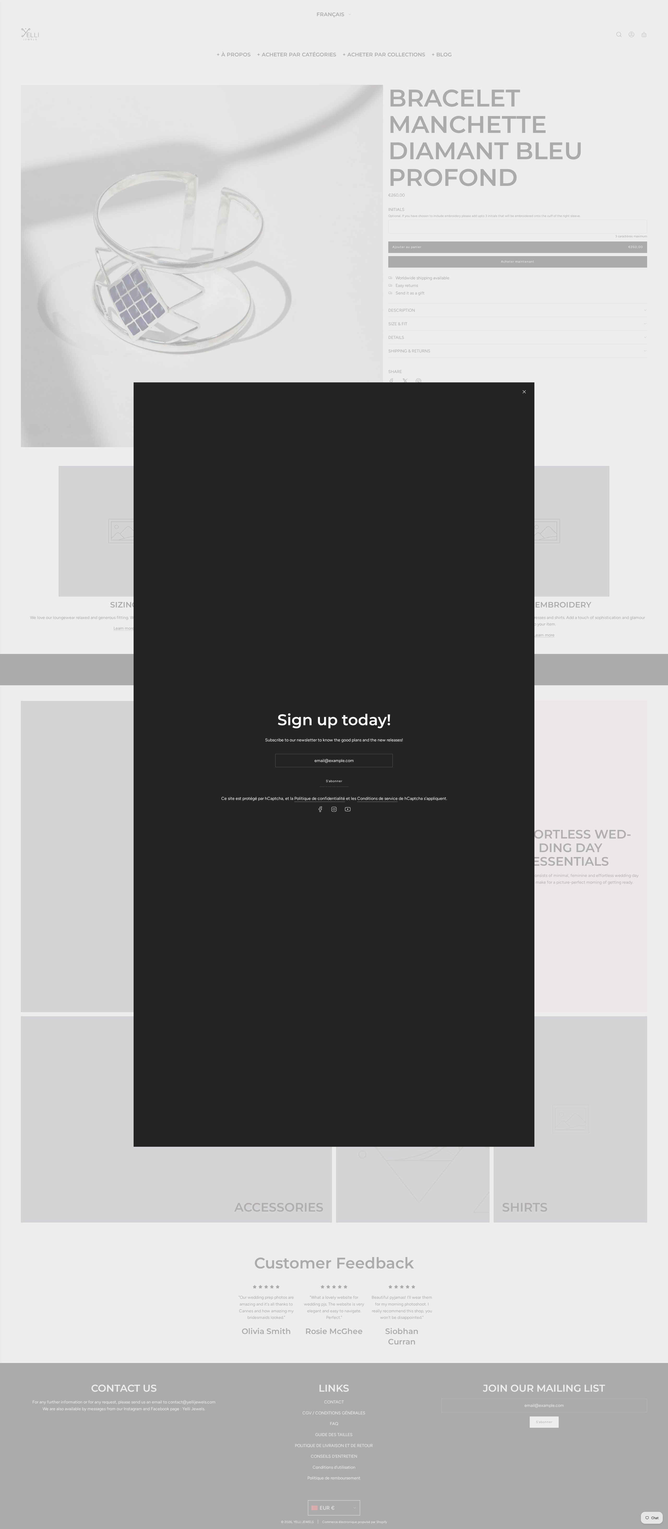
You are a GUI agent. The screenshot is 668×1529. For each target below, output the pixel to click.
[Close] (524, 391)
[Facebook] (320, 809)
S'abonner (334, 781)
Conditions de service (377, 798)
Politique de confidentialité (319, 798)
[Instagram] (334, 809)
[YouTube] (347, 809)
